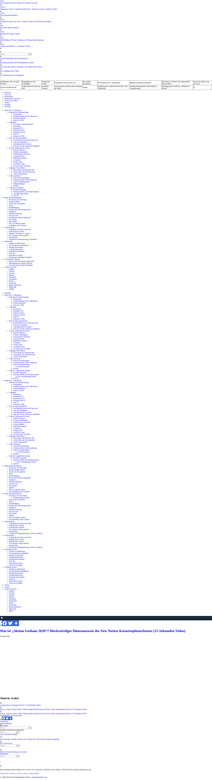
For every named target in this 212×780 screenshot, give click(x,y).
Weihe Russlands (24, 366)
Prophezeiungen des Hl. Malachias (25, 116)
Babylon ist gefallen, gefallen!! (140, 83)
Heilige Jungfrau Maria (17, 470)
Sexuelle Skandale (19, 190)
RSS (36, 773)
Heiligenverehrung (15, 213)
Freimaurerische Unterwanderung (25, 180)
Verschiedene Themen (12, 259)
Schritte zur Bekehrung (17, 243)
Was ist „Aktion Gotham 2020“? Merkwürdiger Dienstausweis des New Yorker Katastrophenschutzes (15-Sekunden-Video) (92, 631)
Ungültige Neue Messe (17, 168)
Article (25, 773)
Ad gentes (16, 160)
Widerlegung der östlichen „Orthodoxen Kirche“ (176, 87)
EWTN (15, 196)
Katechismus (13, 237)
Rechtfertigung (14, 208)
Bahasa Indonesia (15, 285)
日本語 (11, 289)
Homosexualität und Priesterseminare (26, 192)
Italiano (11, 275)
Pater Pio (12, 253)
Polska (11, 281)
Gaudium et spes (19, 164)
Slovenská (12, 283)
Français (12, 273)
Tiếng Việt (12, 287)
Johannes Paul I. (19, 130)
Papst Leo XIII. (18, 120)
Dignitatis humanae (20, 158)
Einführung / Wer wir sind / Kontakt (10, 83)
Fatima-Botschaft (19, 118)
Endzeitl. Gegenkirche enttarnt (19, 370)
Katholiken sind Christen (17, 225)
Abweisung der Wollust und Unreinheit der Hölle (68, 87)
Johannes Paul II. (19, 132)
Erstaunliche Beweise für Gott (64, 83)
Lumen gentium (18, 156)
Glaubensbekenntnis (16, 249)
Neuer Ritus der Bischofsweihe (24, 172)
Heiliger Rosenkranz (16, 247)
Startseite (7, 93)
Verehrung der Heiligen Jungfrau (20, 257)
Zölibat (11, 488)
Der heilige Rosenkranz (87, 83)
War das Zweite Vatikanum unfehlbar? (26, 146)
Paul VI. (16, 134)
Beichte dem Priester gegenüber (20, 210)
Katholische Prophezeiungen (19, 112)
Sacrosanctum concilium (21, 166)
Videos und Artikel (11, 100)
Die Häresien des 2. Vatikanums (109, 83)
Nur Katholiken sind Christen (19, 492)
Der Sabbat (13, 219)
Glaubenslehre (9, 227)
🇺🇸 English (4, 725)
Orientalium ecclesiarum (21, 154)
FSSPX (16, 186)
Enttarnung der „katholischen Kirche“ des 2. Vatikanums (113, 87)
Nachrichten (8, 97)
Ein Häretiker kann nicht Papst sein (25, 140)
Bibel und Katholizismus (13, 198)
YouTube (7, 106)
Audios (6, 102)
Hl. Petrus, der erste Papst (18, 200)
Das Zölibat (13, 221)
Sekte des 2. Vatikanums (12, 110)
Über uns (7, 95)
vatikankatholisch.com (39, 777)
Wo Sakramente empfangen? (19, 245)
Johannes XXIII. (19, 136)
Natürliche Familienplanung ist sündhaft (23, 239)
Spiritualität (8, 241)
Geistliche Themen (45, 87)
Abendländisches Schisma (22, 144)
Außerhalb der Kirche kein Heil (31, 87)
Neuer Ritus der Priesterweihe (23, 170)
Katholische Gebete (16, 255)
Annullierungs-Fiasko (20, 194)
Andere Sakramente (20, 174)
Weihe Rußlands (19, 184)
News (20, 773)
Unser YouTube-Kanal (8, 87)
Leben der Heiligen (15, 565)
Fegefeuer (12, 211)
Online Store (4, 773)
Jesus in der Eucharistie (17, 204)
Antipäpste (12, 122)
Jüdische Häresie (19, 150)
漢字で (11, 611)
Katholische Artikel (46, 83)
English (11, 269)
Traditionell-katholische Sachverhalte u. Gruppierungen (143, 87)
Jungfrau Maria (14, 202)
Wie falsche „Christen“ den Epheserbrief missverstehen (176, 83)
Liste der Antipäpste (20, 142)
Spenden (7, 104)
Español (11, 271)
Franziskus (17, 126)
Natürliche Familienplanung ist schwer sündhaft (25, 533)
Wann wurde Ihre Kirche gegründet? (21, 261)
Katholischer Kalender (17, 251)
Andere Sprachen (10, 267)
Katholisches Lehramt (16, 527)
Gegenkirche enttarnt (16, 188)
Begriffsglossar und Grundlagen (28, 83)
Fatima (85, 87)
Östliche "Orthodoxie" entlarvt (19, 233)
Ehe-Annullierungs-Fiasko (27, 376)
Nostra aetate (17, 162)
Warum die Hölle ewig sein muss (201, 83)
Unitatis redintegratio (20, 152)
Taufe (11, 206)
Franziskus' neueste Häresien (23, 124)
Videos (6, 585)
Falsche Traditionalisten (21, 182)
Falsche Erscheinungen (21, 178)
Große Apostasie (14, 176)
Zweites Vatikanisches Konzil (19, 148)
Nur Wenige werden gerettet (18, 235)
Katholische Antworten (12, 99)
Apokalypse (17, 114)
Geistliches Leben (10, 549)
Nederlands (13, 279)
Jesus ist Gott (13, 215)
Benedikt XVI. (18, 128)
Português (12, 277)
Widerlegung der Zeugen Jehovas (20, 263)
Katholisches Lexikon (16, 231)
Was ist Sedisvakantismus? (18, 138)
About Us (13, 773)
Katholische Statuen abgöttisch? (20, 217)
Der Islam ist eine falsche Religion (21, 265)
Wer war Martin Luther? (17, 223)
